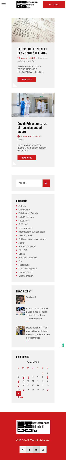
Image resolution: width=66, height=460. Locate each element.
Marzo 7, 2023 (28, 58)
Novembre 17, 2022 (30, 136)
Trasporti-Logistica (27, 268)
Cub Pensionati (26, 217)
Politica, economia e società (32, 239)
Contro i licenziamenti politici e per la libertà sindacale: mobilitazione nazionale (37, 313)
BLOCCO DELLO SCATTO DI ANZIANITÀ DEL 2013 (32, 51)
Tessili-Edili (23, 264)
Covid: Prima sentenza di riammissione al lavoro (32, 128)
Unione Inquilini (25, 276)
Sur (33, 61)
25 (23, 389)
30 (48, 389)
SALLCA (22, 250)
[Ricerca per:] (33, 183)
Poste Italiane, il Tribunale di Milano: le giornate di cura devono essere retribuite (38, 332)
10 (18, 381)
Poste (21, 242)
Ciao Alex (31, 297)
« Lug (20, 396)
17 (18, 385)
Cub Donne (24, 209)
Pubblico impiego (26, 246)
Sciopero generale (27, 257)
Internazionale (25, 235)
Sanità (20, 139)
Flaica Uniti (23, 220)
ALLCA (22, 206)
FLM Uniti (23, 224)
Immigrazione (25, 228)
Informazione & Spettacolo (31, 231)
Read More (27, 79)
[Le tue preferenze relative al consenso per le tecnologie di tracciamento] (63, 345)
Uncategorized (25, 272)
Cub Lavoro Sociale (28, 213)
